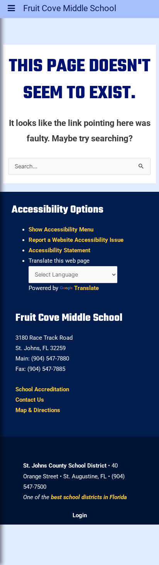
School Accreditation (42, 389)
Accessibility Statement (59, 250)
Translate (86, 288)
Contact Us (29, 399)
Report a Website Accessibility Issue (76, 239)
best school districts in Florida (89, 497)
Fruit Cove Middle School (69, 9)
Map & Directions (37, 410)
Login (80, 515)
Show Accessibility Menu (61, 229)
